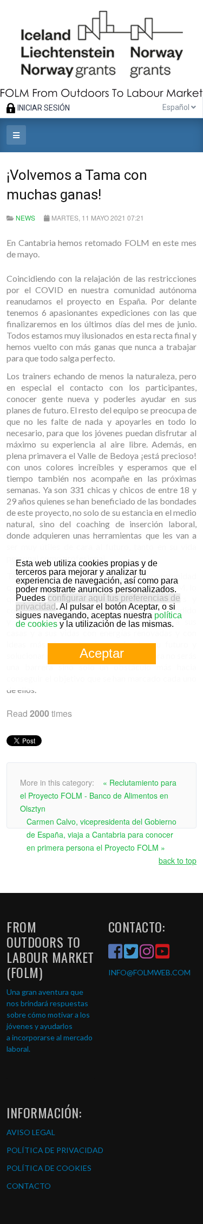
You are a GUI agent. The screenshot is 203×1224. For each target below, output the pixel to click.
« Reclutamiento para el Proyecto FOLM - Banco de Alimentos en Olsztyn (98, 795)
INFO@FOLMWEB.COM (149, 972)
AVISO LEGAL (30, 1132)
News (25, 217)
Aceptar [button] (102, 653)
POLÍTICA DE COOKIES (48, 1168)
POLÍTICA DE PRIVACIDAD (54, 1150)
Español (176, 107)
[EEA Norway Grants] (101, 48)
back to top (178, 860)
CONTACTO (28, 1185)
